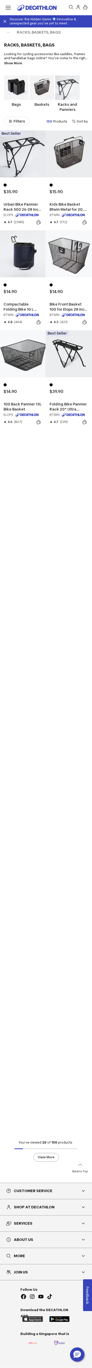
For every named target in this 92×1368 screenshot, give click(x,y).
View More (46, 1157)
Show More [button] (13, 63)
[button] (77, 1354)
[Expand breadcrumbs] (8, 32)
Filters (19, 121)
